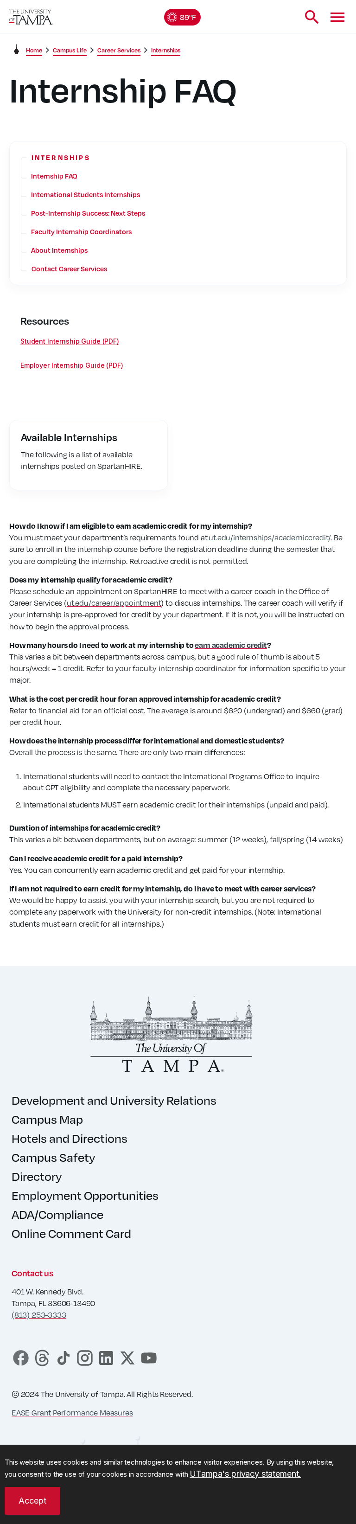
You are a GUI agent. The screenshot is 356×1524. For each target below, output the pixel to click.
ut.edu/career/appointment (114, 602)
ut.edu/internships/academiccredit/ (270, 537)
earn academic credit (231, 645)
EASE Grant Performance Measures (72, 1412)
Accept (32, 1500)
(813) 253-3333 (39, 1314)
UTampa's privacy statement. (245, 1474)
